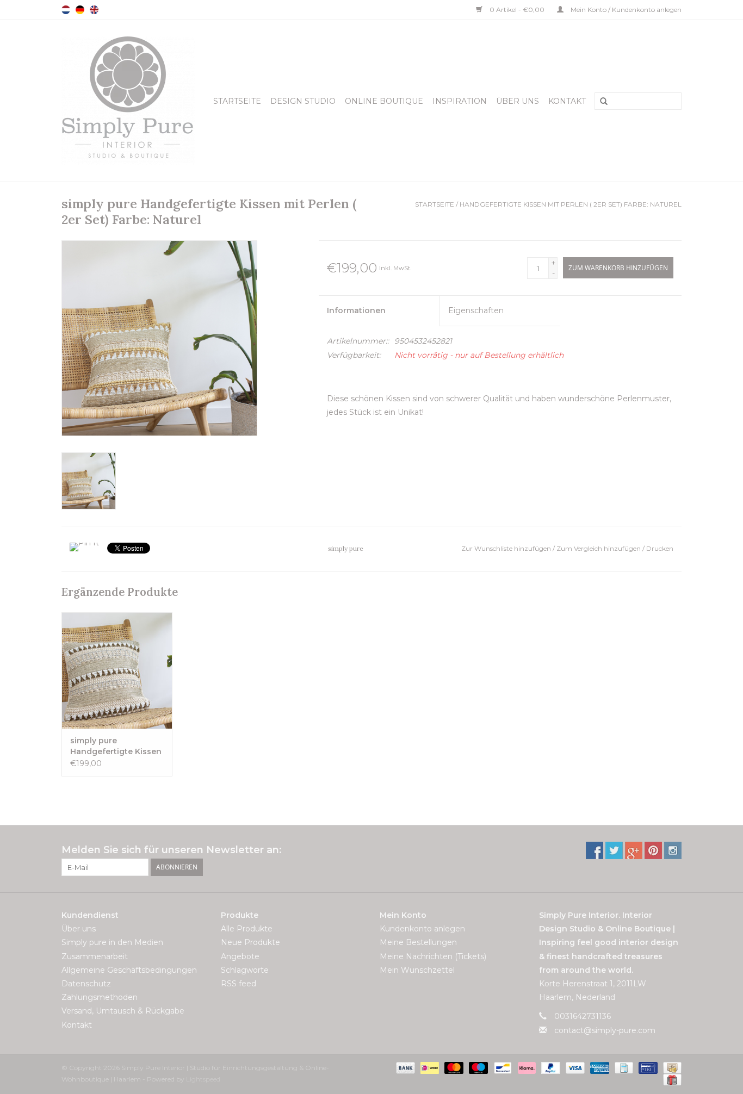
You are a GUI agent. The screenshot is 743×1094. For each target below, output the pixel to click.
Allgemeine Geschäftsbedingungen (129, 970)
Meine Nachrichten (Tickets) (433, 956)
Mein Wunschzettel (417, 970)
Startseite (237, 101)
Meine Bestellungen (418, 942)
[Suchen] (600, 101)
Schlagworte (245, 970)
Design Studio (303, 101)
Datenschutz (86, 984)
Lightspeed (203, 1079)
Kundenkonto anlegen (422, 929)
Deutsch (80, 9)
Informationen (356, 310)
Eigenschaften (476, 310)
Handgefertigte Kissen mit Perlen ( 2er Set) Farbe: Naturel (571, 204)
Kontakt (567, 101)
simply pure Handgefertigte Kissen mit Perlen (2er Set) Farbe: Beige (116, 746)
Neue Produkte (250, 942)
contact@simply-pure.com (604, 1030)
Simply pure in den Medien (112, 942)
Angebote (240, 956)
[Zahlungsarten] (404, 1067)
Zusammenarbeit (94, 956)
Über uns (517, 101)
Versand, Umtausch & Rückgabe (122, 1011)
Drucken (659, 548)
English (94, 9)
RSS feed (238, 984)
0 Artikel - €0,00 (517, 9)
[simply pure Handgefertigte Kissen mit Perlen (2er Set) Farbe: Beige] (116, 670)
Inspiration (459, 101)
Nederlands (65, 9)
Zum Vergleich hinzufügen (599, 548)
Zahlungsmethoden (99, 997)
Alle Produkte (247, 929)
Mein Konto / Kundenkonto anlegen (625, 9)
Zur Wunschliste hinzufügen (507, 548)
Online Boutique (384, 101)
